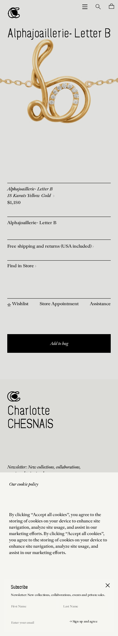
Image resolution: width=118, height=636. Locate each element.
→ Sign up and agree (83, 621)
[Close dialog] (107, 585)
